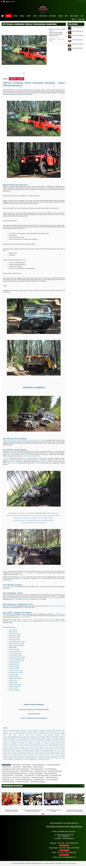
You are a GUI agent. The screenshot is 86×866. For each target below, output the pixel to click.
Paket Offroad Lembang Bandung (46, 520)
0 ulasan (59, 39)
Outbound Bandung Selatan (15, 744)
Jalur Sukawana (9, 604)
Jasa (13, 621)
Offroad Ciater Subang (31, 747)
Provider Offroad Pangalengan (37, 781)
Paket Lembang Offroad (39, 522)
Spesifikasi (12, 79)
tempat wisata (51, 597)
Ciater (20, 736)
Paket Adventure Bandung (46, 518)
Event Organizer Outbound (43, 736)
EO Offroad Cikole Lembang (16, 670)
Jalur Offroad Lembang (12, 585)
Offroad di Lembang (20, 576)
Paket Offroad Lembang (31, 520)
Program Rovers (13, 786)
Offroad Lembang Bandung (35, 515)
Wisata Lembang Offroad (27, 771)
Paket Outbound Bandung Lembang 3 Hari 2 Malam (78, 31)
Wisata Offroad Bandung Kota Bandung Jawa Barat (21, 750)
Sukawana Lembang (27, 458)
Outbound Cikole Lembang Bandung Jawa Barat (35, 744)
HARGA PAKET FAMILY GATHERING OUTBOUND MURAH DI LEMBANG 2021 (78, 44)
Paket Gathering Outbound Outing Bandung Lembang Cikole (32, 810)
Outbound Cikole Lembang (44, 735)
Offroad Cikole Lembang (9, 440)
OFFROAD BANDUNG (40, 718)
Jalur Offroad (6, 458)
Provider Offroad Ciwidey (23, 781)
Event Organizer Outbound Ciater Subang (39, 739)
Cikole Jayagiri (15, 599)
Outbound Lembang (33, 440)
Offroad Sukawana (54, 747)
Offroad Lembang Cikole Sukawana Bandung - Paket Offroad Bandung (34, 84)
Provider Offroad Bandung (15, 651)
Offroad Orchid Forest (15, 748)
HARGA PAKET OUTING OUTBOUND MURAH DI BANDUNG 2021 (78, 48)
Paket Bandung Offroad (27, 522)
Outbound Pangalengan (39, 731)
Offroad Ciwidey (43, 747)
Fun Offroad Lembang (41, 758)
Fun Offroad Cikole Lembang (15, 438)
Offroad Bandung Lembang (53, 764)
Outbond (47, 733)
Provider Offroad (13, 755)
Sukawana (19, 440)
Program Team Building (12, 463)
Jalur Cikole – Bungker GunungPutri (17, 612)
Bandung (25, 440)
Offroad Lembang (47, 515)
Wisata (48, 453)
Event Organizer (19, 621)
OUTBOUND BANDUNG (41, 709)
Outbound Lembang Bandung (10, 730)
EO (10, 731)
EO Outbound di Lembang (32, 742)
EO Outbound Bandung (51, 741)
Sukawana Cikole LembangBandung (31, 456)
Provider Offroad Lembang (15, 655)
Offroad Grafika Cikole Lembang (16, 641)
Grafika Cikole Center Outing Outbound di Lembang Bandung (74, 810)
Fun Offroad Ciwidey (18, 759)
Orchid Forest (12, 735)
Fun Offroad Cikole (18, 758)
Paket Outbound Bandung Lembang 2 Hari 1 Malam (11, 810)
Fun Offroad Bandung (52, 758)
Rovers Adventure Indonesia (30, 733)
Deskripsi (5, 79)
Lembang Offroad (30, 513)
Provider (9, 621)
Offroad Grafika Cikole (52, 513)
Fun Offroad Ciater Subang (42, 759)
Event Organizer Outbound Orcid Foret (35, 741)
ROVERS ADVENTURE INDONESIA (34, 704)
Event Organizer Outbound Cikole (15, 741)
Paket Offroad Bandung (19, 520)
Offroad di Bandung (26, 518)
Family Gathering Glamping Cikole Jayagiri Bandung (78, 39)
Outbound (30, 621)
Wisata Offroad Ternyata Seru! (15, 185)
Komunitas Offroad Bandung (47, 751)
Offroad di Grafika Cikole (15, 684)
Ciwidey (9, 736)
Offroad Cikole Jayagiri (41, 513)
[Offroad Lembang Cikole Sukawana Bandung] (24, 50)
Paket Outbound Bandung (55, 744)
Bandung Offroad (21, 513)
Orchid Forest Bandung (27, 599)
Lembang (52, 733)
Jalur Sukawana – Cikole (13, 593)
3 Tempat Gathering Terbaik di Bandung (54, 810)
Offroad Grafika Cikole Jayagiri (16, 643)
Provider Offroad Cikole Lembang (17, 657)
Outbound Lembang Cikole (19, 745)
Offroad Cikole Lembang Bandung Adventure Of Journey (78, 35)
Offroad (11, 451)
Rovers (10, 733)
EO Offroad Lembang (14, 666)
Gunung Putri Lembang (24, 617)
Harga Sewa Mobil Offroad (41, 750)
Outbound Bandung (23, 730)
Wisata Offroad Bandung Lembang (10, 771)
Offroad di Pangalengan (14, 690)
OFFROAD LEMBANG (34, 387)
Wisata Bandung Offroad (37, 769)
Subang (24, 736)
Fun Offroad (42, 440)
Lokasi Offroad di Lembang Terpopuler (78, 27)
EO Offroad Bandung (14, 663)
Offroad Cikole (17, 518)
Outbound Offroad (12, 461)
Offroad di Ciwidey (11, 515)
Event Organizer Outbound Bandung (17, 738)
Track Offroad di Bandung (50, 756)
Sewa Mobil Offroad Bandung (55, 771)
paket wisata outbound (48, 619)
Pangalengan (15, 736)
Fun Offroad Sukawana (29, 758)
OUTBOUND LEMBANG (26, 709)
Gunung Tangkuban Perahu (29, 573)
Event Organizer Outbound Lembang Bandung (38, 738)
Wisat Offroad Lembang (40, 771)
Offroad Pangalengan (14, 649)
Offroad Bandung (56, 515)
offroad (54, 451)
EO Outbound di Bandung (16, 742)
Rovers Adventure (17, 733)
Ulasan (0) (20, 79)
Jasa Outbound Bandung (48, 742)
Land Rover (50, 748)
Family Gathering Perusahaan (50, 461)
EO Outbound (16, 731)
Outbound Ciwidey (26, 731)
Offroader (39, 460)
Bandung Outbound (44, 730)
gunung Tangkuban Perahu (55, 606)
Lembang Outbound (55, 730)
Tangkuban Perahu (25, 604)
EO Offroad (28, 753)
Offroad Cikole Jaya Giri (55, 750)
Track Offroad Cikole (29, 775)
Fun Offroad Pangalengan (29, 759)
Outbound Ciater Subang (54, 731)
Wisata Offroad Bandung (22, 515)
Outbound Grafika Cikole (26, 735)
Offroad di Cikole (36, 518)
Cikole (57, 596)
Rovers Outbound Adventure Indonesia (52, 621)
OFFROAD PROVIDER (33, 714)
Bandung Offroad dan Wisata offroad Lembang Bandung (15, 769)
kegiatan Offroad (11, 454)
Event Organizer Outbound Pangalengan (18, 739)
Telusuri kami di (12, 513)
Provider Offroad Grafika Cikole (16, 659)
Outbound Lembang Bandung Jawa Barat (37, 745)
